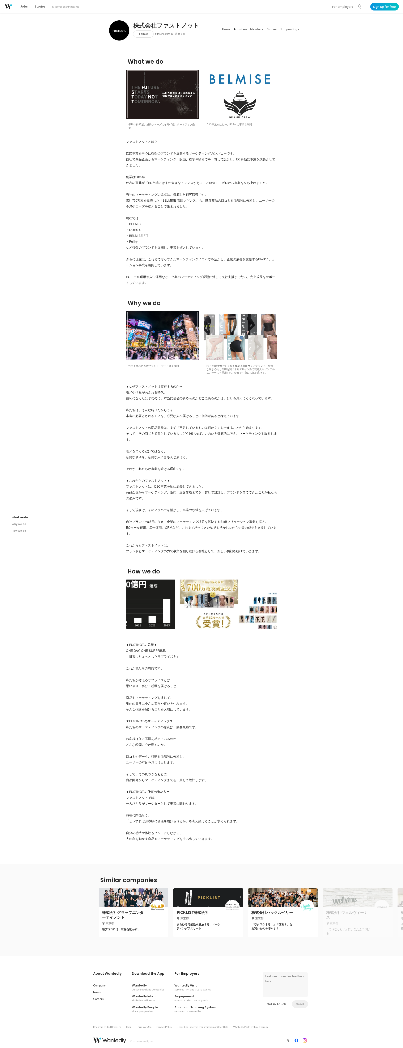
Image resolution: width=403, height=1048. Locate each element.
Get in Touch (276, 1004)
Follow (143, 34)
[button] (107, 973)
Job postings (289, 29)
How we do (19, 531)
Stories (272, 29)
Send (300, 1004)
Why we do (19, 524)
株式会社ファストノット (166, 25)
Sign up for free (384, 7)
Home (226, 29)
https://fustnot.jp (164, 34)
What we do (20, 517)
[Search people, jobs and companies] (360, 6)
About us (240, 29)
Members (256, 29)
